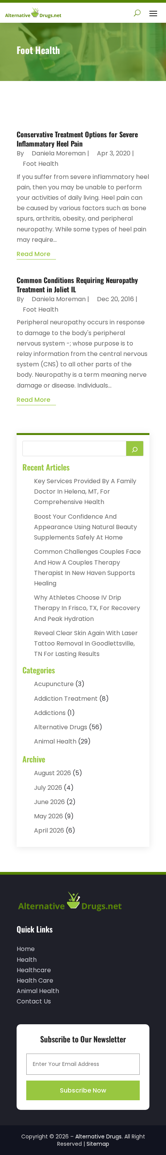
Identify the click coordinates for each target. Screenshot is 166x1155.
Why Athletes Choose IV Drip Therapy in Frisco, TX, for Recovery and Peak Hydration (87, 608)
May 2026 (48, 816)
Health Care (35, 980)
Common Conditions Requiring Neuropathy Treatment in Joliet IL (77, 284)
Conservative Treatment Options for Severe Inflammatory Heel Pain (77, 138)
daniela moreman (59, 153)
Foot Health (40, 163)
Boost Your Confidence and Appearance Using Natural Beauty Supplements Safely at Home (85, 527)
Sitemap (97, 1144)
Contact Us (34, 1001)
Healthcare (34, 970)
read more (33, 254)
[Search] (135, 448)
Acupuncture (54, 684)
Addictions (50, 712)
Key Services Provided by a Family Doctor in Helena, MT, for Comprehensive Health (85, 491)
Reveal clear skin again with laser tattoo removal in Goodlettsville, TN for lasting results (86, 643)
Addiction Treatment (66, 698)
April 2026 (49, 830)
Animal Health (55, 741)
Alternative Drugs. (99, 1136)
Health (27, 959)
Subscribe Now (83, 1090)
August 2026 (52, 773)
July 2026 (48, 787)
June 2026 (49, 802)
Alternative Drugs (60, 727)
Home (26, 948)
